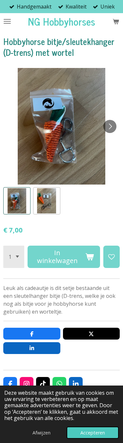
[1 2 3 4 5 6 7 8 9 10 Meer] (13, 257)
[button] (17, 200)
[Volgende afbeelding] (109, 126)
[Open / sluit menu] (7, 21)
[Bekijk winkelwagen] (116, 21)
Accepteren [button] (92, 433)
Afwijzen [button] (41, 433)
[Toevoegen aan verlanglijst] (111, 257)
